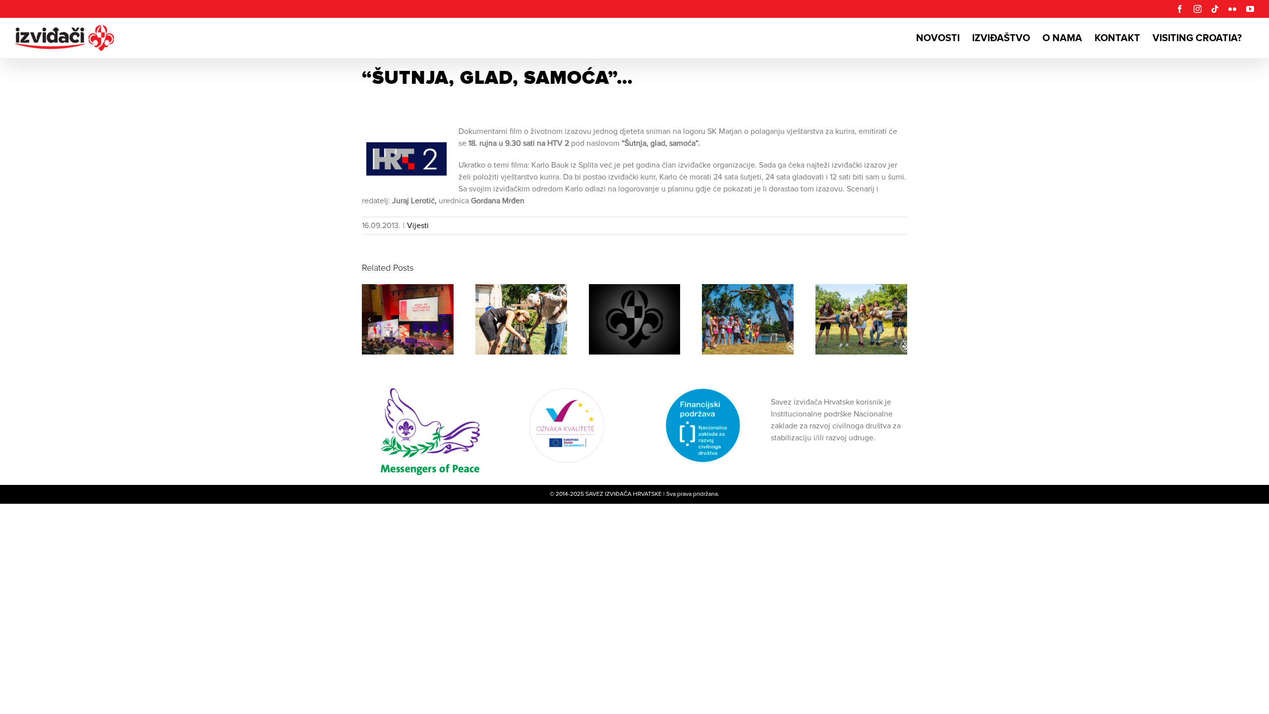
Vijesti (418, 226)
